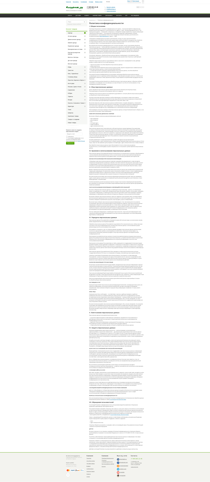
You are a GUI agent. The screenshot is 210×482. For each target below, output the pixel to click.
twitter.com (123, 469)
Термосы (70, 96)
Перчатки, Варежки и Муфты (76, 80)
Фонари (70, 100)
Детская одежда (72, 60)
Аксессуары (71, 83)
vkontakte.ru (123, 459)
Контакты (119, 15)
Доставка (78, 15)
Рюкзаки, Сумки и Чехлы (74, 86)
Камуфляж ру (92, 20)
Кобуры (70, 93)
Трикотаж (70, 70)
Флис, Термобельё (73, 73)
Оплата (70, 15)
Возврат (87, 15)
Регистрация (135, 1)
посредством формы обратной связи (119, 414)
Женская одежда (72, 64)
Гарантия (68, 2)
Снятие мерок (108, 15)
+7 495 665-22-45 (92, 7)
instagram (122, 475)
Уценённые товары (73, 116)
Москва (108, 1)
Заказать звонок (111, 7)
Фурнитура (71, 106)
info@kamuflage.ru (111, 9)
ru (143, 1)
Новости (89, 474)
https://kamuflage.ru (104, 36)
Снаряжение (71, 90)
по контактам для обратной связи (117, 399)
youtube (122, 472)
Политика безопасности (108, 458)
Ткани (69, 109)
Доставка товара (91, 463)
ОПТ (126, 15)
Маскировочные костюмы (75, 49)
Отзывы (91, 2)
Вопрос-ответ (98, 2)
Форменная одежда (73, 46)
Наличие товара (97, 15)
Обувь (69, 67)
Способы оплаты (91, 461)
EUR (143, 7)
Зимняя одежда (72, 42)
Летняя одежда (72, 36)
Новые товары (72, 122)
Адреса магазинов (111, 11)
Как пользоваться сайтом (108, 464)
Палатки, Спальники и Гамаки (76, 103)
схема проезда (134, 467)
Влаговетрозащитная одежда (74, 53)
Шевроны (70, 113)
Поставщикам (135, 15)
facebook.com (124, 462)
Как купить (76, 2)
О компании (84, 2)
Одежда (70, 33)
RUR (138, 7)
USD (140, 7)
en (143, 2)
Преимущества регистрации (134, 2)
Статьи (88, 476)
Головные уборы (72, 77)
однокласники (124, 465)
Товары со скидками (73, 119)
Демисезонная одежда (74, 39)
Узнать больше (81, 141)
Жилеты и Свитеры (73, 57)
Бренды (104, 466)
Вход (128, 1)
